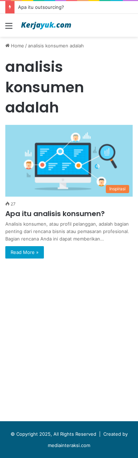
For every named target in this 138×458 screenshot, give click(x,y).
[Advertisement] (69, 342)
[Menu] (8, 28)
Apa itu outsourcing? (41, 7)
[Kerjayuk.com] (46, 25)
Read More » (25, 252)
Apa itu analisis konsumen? (55, 214)
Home (17, 45)
